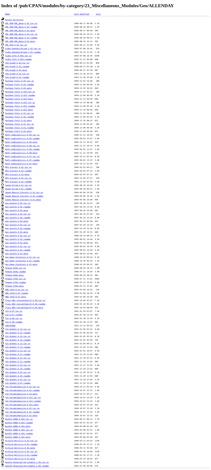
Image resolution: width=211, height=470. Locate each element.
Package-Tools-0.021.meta (19, 110)
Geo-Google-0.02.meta (16, 243)
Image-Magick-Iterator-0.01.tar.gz (24, 192)
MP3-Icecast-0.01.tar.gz (18, 178)
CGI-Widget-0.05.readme (17, 376)
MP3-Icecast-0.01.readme (18, 182)
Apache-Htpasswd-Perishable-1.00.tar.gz (27, 462)
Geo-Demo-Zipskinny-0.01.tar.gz (22, 257)
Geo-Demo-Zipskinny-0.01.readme (22, 261)
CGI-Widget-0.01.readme (17, 383)
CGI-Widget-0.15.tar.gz (17, 329)
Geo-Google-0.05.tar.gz (17, 203)
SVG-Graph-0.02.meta (16, 70)
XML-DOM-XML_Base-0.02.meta (20, 31)
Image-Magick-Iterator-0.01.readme (24, 196)
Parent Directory (14, 20)
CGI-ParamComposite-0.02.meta (21, 394)
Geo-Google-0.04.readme (17, 218)
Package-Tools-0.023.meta (19, 99)
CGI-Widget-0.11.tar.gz (17, 358)
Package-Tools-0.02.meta (18, 120)
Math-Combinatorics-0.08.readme (22, 149)
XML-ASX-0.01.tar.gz (16, 45)
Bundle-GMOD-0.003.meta (17, 426)
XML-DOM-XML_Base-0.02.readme (21, 27)
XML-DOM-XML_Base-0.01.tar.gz (21, 34)
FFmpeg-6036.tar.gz (15, 268)
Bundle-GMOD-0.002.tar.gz (19, 430)
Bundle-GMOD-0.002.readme (19, 433)
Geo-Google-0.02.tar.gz (17, 236)
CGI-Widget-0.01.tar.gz (17, 379)
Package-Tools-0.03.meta (18, 88)
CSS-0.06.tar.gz (13, 318)
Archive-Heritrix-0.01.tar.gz (21, 451)
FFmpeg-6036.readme (15, 272)
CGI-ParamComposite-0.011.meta (21, 405)
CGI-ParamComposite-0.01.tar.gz (22, 408)
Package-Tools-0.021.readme (20, 106)
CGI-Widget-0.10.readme (17, 369)
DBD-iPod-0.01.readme (16, 293)
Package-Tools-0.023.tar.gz (20, 92)
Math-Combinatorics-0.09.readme (22, 138)
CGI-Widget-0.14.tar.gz (17, 336)
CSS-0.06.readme (13, 322)
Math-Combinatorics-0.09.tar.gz (22, 135)
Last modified (81, 14)
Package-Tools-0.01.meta (18, 131)
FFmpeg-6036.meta (14, 275)
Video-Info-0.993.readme (18, 59)
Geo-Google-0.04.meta (16, 221)
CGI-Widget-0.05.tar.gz (17, 372)
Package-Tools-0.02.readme (19, 117)
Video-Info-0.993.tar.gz (18, 56)
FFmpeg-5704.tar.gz (15, 279)
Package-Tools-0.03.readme (19, 84)
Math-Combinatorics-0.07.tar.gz (22, 156)
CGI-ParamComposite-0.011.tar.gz (23, 397)
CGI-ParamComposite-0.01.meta (21, 415)
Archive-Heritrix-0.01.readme (21, 455)
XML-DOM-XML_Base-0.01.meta (20, 41)
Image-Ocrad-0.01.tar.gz (18, 185)
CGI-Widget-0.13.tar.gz (17, 343)
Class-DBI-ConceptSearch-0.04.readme (25, 304)
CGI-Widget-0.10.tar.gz (17, 365)
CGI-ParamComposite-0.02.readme (22, 390)
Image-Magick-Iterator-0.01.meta (23, 200)
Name (7, 14)
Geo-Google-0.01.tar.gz (17, 246)
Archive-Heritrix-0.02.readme (21, 444)
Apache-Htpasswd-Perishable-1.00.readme (27, 466)
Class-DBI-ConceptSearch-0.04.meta (24, 308)
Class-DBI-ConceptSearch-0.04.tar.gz (25, 300)
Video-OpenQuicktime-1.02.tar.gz (23, 48)
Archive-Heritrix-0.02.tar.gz (21, 441)
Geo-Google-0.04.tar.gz (17, 214)
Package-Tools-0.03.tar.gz (19, 81)
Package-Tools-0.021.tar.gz (20, 102)
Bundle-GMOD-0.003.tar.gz (19, 419)
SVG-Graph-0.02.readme (17, 66)
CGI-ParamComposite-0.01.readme (22, 412)
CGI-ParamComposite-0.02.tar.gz (22, 387)
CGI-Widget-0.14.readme (17, 340)
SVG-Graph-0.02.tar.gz (17, 63)
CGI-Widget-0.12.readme (17, 354)
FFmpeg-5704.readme (15, 282)
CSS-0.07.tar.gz (13, 311)
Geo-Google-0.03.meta (16, 232)
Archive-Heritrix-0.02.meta (20, 448)
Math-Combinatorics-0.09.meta (21, 142)
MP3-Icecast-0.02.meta (17, 174)
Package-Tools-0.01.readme (19, 128)
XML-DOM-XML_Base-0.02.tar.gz (21, 23)
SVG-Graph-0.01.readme (17, 77)
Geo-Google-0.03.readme (17, 228)
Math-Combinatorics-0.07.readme (22, 160)
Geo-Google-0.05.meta (16, 210)
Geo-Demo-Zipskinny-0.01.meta (21, 264)
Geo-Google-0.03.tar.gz (17, 225)
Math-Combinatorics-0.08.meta (21, 153)
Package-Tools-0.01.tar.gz (19, 124)
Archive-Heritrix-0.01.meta (20, 459)
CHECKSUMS (10, 326)
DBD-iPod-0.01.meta (15, 297)
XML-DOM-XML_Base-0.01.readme (21, 38)
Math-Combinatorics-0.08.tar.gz (22, 146)
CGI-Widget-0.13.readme (17, 347)
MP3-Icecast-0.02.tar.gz (18, 167)
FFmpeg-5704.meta (14, 286)
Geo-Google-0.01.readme (17, 250)
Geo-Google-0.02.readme (17, 239)
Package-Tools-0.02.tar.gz (19, 113)
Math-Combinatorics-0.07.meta (21, 164)
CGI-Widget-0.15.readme (17, 333)
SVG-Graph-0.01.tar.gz (17, 74)
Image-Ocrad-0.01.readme (18, 189)
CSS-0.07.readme (13, 315)
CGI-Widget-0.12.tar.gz (17, 351)
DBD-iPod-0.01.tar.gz (16, 290)
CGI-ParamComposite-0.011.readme (23, 401)
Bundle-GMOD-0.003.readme (19, 423)
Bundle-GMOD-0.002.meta (17, 437)
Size (98, 14)
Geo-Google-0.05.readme (17, 207)
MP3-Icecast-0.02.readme (18, 171)
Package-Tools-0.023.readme (20, 95)
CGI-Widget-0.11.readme (17, 361)
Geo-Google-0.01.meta (16, 254)
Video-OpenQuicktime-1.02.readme (23, 52)
